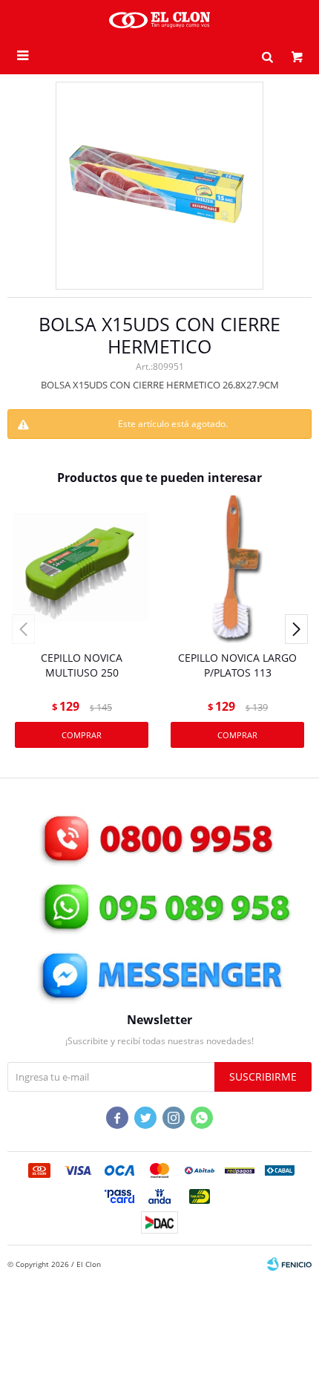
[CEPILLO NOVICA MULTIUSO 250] (81, 569)
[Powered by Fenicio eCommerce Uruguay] (289, 1264)
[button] (267, 55)
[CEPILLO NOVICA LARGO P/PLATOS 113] (237, 569)
